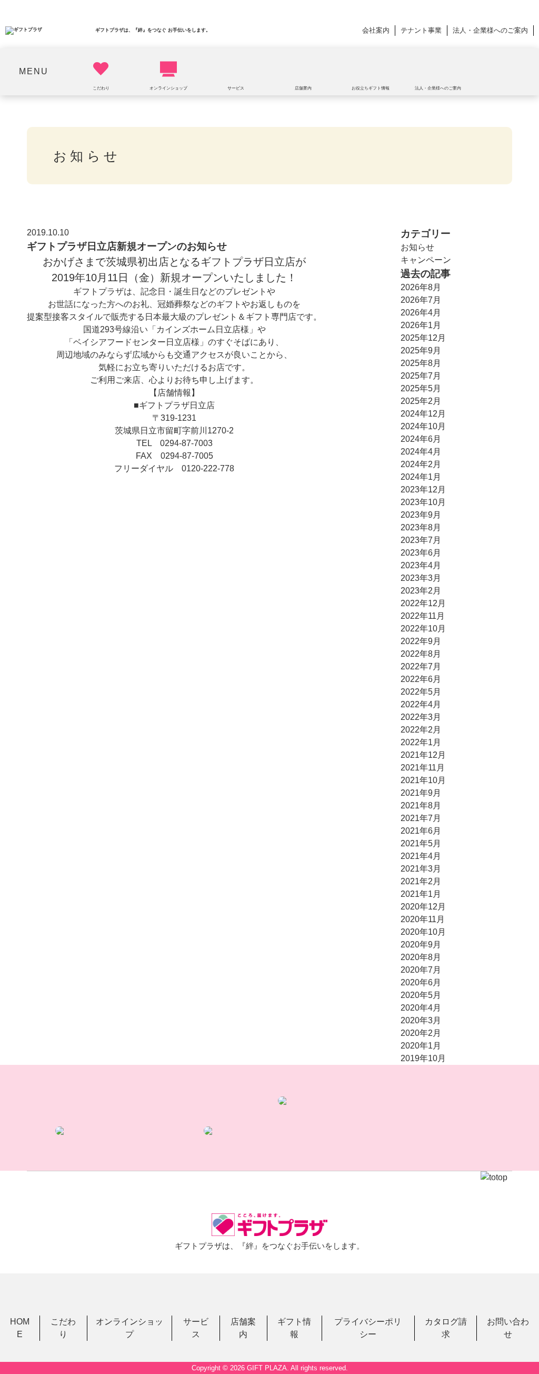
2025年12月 (423, 337)
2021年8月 (421, 805)
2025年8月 (421, 363)
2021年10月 (423, 780)
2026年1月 (421, 325)
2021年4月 (421, 856)
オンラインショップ (129, 1328)
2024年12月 (423, 413)
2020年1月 (421, 1045)
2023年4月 (421, 565)
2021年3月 (421, 868)
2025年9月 (421, 350)
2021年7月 (421, 818)
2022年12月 (423, 603)
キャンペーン (426, 259)
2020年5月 (421, 995)
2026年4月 (421, 312)
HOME (19, 1328)
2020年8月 (421, 957)
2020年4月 (421, 1007)
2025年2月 (421, 401)
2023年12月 (423, 489)
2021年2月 (421, 881)
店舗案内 (243, 1328)
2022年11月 (423, 615)
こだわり (63, 1328)
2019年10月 (423, 1058)
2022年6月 (421, 679)
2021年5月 (421, 843)
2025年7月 (421, 375)
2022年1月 (421, 742)
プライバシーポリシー (368, 1328)
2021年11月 (423, 767)
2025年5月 (421, 388)
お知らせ (417, 247)
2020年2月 (421, 1033)
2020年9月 (421, 944)
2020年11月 (423, 919)
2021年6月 (421, 830)
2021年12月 (423, 754)
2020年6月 (421, 982)
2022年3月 (421, 717)
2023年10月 (423, 502)
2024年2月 (421, 464)
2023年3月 (421, 578)
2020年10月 (423, 931)
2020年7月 (421, 969)
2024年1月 (421, 476)
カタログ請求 (446, 1328)
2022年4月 (421, 704)
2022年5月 (421, 691)
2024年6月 (421, 438)
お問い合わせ (508, 1328)
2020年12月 (423, 906)
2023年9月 (421, 514)
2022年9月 (421, 641)
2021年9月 (421, 792)
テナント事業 (421, 30)
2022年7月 (421, 666)
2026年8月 (421, 287)
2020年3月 (421, 1020)
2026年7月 (421, 299)
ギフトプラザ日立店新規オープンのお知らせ (127, 246)
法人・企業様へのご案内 (490, 30)
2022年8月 (421, 653)
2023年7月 (421, 540)
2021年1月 (421, 893)
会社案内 (376, 30)
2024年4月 (421, 451)
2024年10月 (423, 426)
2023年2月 (421, 590)
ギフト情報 (294, 1328)
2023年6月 (421, 552)
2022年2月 (421, 729)
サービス (195, 1328)
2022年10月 (423, 628)
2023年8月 (421, 527)
